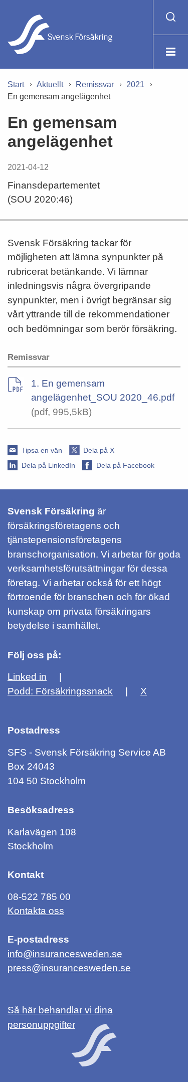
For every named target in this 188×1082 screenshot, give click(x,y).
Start (16, 84)
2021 (135, 84)
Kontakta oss (36, 911)
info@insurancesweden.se (65, 954)
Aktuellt (50, 84)
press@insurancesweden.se (69, 968)
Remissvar (95, 84)
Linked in (27, 676)
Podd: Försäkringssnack (60, 691)
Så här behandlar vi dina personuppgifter (60, 1017)
